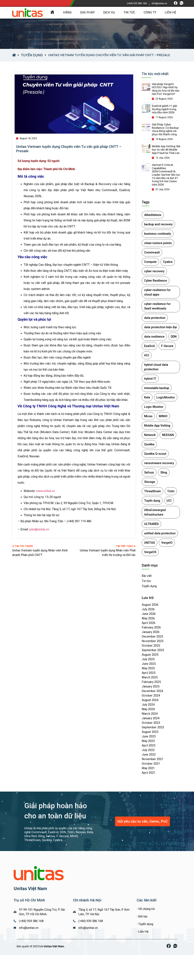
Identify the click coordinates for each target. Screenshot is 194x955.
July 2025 (148, 659)
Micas (148, 416)
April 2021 (148, 772)
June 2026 (149, 614)
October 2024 (151, 695)
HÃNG (67, 12)
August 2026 (150, 605)
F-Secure (167, 346)
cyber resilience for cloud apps (157, 292)
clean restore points (158, 243)
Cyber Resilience (155, 280)
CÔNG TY (150, 12)
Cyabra (167, 262)
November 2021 (152, 759)
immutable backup (156, 388)
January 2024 (150, 718)
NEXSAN (168, 435)
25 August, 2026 (164, 98)
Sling (163, 472)
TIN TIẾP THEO (125, 546)
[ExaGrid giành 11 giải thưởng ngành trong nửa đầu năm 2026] (146, 108)
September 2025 (153, 650)
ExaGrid (149, 346)
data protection (154, 318)
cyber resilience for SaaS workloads (157, 306)
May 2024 (148, 709)
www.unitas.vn (45, 491)
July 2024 (148, 704)
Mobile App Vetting (157, 425)
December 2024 (152, 691)
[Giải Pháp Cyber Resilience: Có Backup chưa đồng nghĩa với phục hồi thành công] (146, 126)
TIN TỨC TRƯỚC (24, 546)
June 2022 (149, 754)
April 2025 (148, 673)
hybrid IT (150, 378)
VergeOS (150, 552)
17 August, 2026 (164, 117)
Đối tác (143, 916)
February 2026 (151, 627)
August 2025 (150, 654)
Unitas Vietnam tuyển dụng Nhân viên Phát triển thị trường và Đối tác (108, 553)
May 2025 (148, 668)
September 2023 (153, 727)
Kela (147, 397)
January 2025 (150, 686)
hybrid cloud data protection (156, 367)
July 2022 (148, 750)
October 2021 (151, 763)
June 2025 (149, 664)
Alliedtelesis (152, 215)
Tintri (170, 491)
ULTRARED (151, 524)
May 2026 (148, 618)
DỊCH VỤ (109, 12)
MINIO (163, 416)
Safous (149, 472)
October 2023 (151, 723)
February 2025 (151, 682)
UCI (169, 500)
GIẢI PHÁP (87, 12)
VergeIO (166, 542)
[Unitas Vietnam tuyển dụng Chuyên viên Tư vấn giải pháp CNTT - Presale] (74, 104)
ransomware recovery (159, 463)
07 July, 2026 (163, 189)
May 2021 (148, 768)
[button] (142, 821)
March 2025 (150, 677)
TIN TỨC (129, 12)
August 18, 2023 (28, 138)
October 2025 (151, 645)
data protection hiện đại (160, 327)
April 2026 (148, 623)
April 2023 (148, 745)
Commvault (152, 252)
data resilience (154, 336)
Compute (150, 262)
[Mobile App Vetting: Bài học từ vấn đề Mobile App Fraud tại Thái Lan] (146, 148)
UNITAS (149, 542)
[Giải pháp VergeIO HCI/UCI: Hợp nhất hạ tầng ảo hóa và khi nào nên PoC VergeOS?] (146, 86)
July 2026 (148, 609)
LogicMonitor (165, 397)
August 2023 (150, 732)
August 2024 (150, 700)
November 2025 (152, 641)
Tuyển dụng (32, 55)
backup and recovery (158, 224)
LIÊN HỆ (170, 12)
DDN (174, 336)
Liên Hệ (143, 931)
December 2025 (152, 636)
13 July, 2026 (163, 157)
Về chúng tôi (146, 908)
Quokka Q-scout (155, 453)
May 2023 (148, 741)
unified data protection (160, 533)
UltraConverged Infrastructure (155, 512)
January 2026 (150, 632)
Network (150, 435)
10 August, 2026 (164, 139)
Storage (149, 482)
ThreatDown (152, 491)
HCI (146, 355)
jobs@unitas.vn (39, 529)
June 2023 (149, 736)
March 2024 (150, 713)
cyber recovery (154, 271)
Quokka (149, 444)
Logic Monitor (153, 407)
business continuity (157, 233)
